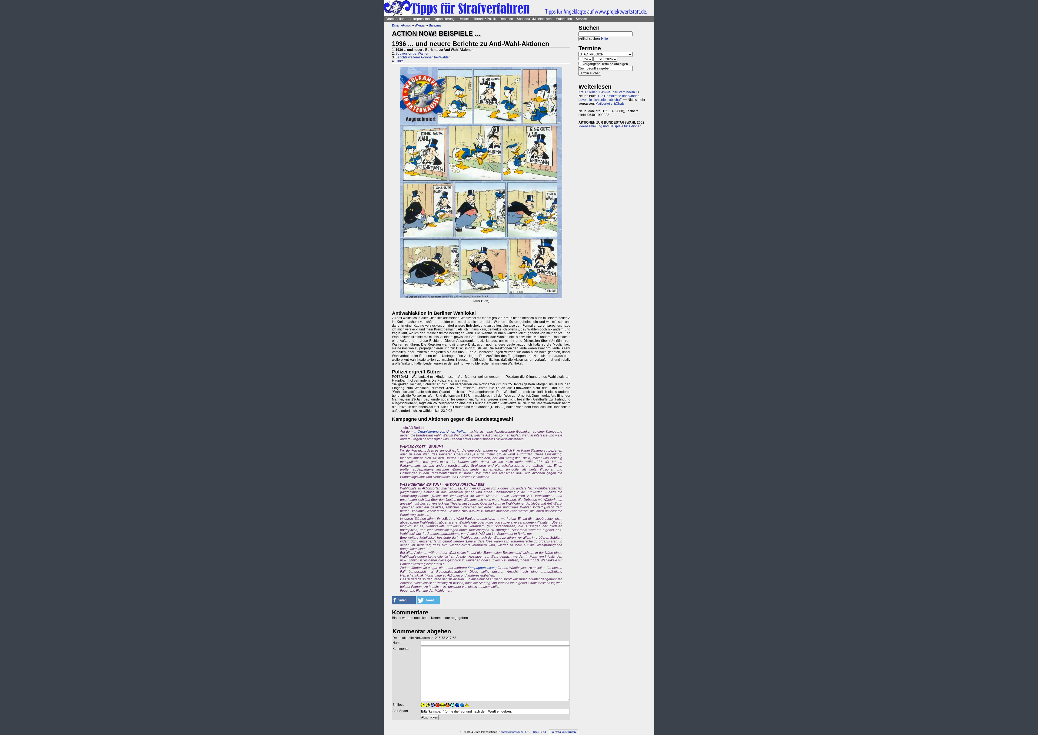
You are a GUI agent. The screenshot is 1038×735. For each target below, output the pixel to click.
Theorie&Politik (484, 19)
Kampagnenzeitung (482, 568)
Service (581, 19)
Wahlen (420, 25)
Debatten (506, 19)
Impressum (516, 731)
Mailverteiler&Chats (609, 103)
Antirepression (419, 19)
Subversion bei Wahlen (412, 53)
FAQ (528, 731)
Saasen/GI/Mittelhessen (534, 19)
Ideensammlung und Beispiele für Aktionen (609, 126)
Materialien (563, 19)
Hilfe (604, 39)
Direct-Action (395, 19)
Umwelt (464, 19)
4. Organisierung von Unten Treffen (440, 431)
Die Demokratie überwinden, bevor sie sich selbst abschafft (609, 98)
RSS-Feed (539, 731)
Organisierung (444, 19)
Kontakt (503, 731)
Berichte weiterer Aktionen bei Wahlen (423, 57)
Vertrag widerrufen (563, 731)
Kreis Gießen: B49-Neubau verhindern (606, 92)
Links (399, 61)
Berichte (435, 25)
